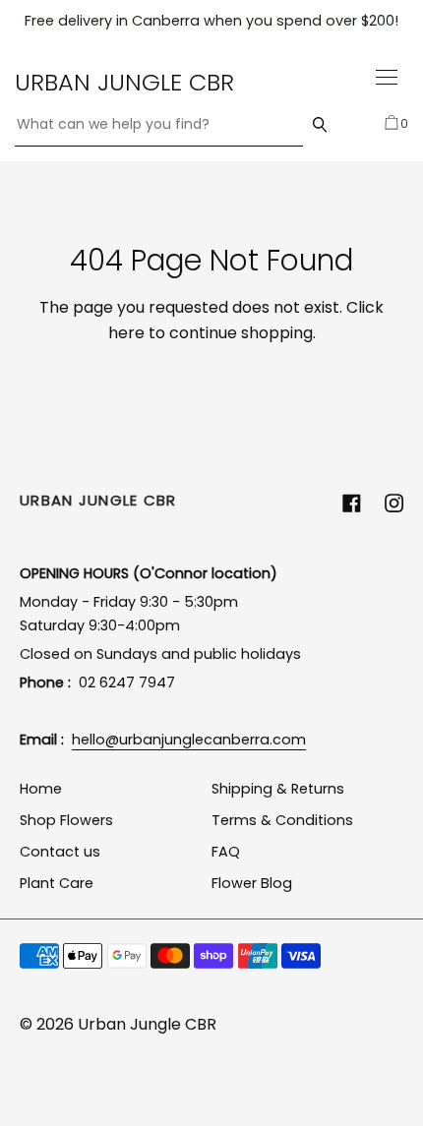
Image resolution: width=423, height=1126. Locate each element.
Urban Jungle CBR (124, 82)
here (126, 333)
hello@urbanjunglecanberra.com (189, 739)
